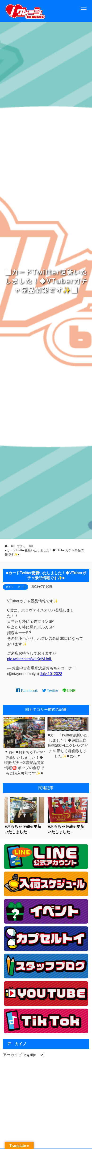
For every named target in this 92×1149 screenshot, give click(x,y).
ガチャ (9, 586)
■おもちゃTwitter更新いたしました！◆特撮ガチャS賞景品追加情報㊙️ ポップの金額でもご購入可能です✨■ (24, 762)
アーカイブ (12, 1055)
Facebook (29, 691)
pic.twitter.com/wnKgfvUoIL (29, 659)
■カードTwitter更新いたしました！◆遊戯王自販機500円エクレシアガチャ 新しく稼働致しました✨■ (67, 745)
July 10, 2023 (51, 674)
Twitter (52, 691)
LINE (71, 691)
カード (22, 586)
